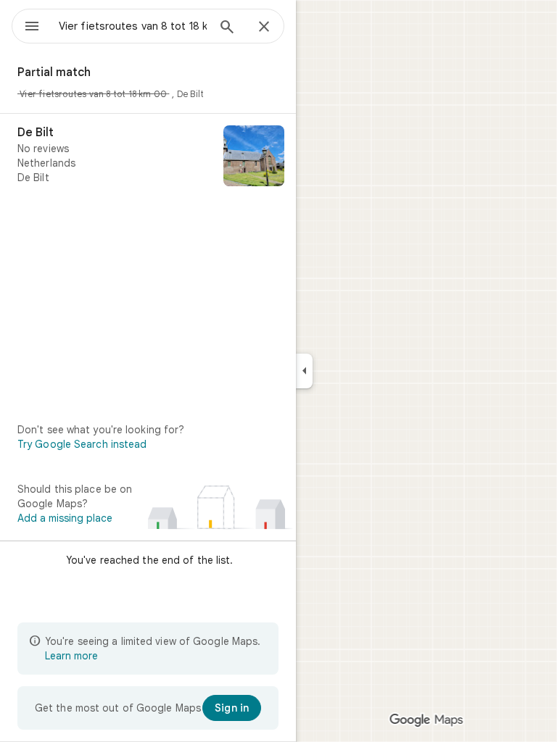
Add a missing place (64, 518)
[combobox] (133, 26)
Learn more (71, 655)
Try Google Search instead (82, 444)
